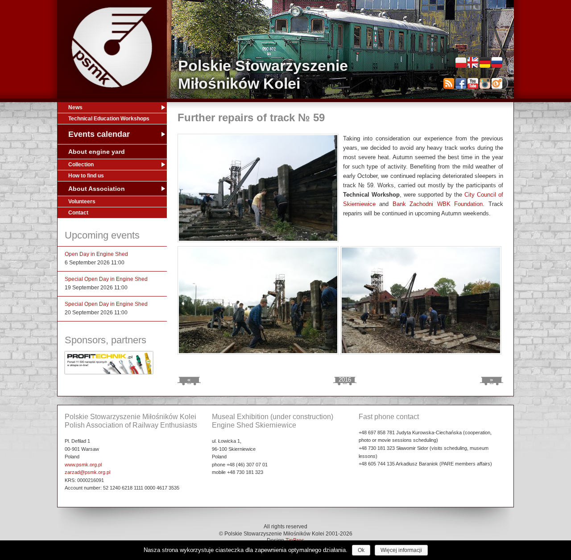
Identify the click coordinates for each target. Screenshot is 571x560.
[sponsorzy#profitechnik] (108, 373)
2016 (345, 379)
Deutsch (485, 62)
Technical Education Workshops (108, 118)
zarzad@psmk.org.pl (87, 472)
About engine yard (96, 151)
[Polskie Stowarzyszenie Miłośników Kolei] (112, 47)
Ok (361, 550)
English (473, 62)
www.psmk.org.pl (83, 464)
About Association (96, 188)
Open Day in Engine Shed (96, 254)
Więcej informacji (401, 550)
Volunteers (81, 201)
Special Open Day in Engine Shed (106, 279)
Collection (81, 164)
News (75, 107)
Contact (78, 213)
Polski (460, 62)
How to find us (86, 176)
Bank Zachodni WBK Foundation (438, 204)
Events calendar (99, 134)
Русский (497, 62)
